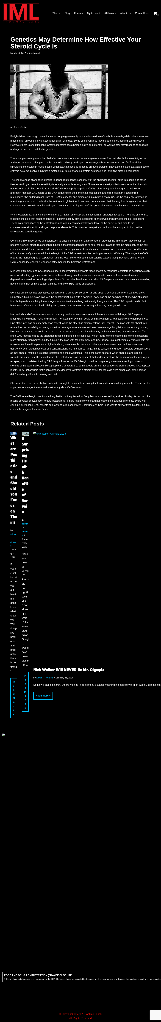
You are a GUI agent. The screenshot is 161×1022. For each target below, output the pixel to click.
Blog (67, 13)
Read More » (12, 699)
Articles (49, 677)
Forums (78, 13)
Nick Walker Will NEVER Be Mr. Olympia (68, 670)
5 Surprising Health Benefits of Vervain (25, 475)
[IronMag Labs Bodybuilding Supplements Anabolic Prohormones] (21, 13)
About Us (125, 13)
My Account (93, 13)
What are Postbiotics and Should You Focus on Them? (13, 480)
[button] (59, 13)
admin (13, 534)
